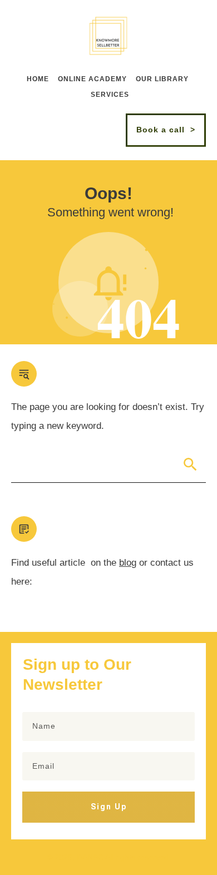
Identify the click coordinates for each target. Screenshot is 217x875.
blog (127, 562)
